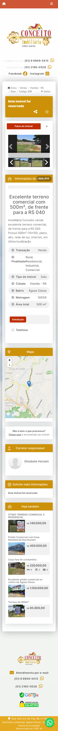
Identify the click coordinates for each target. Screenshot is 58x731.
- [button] (10, 365)
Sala (13, 91)
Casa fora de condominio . (23, 559)
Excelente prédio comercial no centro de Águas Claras (25, 581)
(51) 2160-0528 (35, 67)
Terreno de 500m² (18, 602)
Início (13, 87)
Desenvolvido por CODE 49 (29, 728)
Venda (23, 87)
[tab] (24, 126)
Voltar (46, 91)
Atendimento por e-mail (32, 672)
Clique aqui (15, 434)
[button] (11, 146)
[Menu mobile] (4, 4)
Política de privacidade (29, 725)
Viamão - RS (37, 87)
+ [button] (10, 360)
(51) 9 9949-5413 (37, 60)
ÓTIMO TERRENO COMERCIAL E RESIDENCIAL (26, 516)
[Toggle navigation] (51, 4)
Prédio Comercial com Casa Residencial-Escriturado (23, 538)
